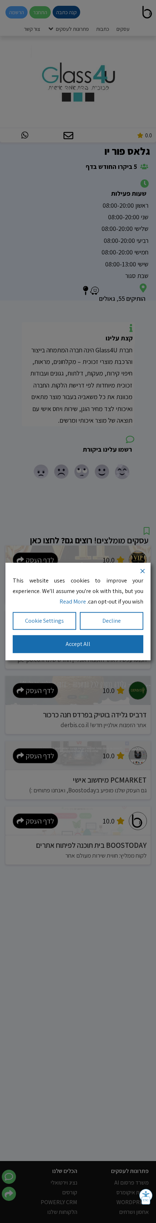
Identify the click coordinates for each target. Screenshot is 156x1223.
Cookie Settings (44, 621)
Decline (111, 621)
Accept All (78, 644)
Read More (72, 601)
